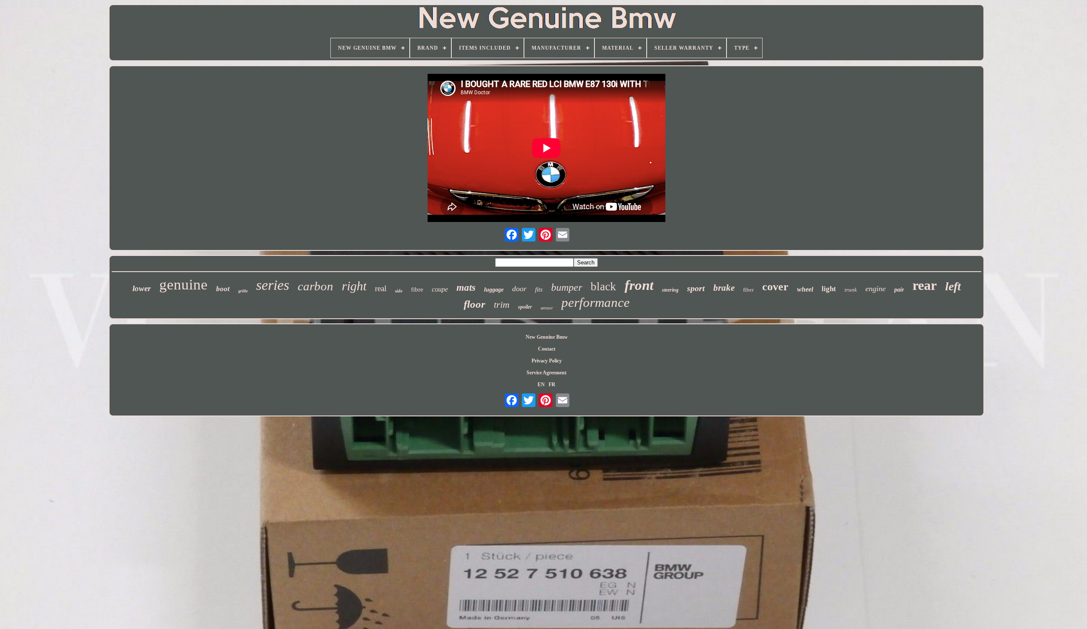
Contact (546, 349)
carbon (315, 286)
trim (502, 304)
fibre (417, 289)
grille (243, 291)
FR (552, 385)
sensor (547, 307)
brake (724, 288)
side (399, 290)
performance (595, 302)
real (380, 288)
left (953, 286)
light (829, 289)
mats (466, 287)
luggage (494, 289)
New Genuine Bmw (547, 337)
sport (696, 288)
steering (670, 290)
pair (899, 289)
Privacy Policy (547, 361)
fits (539, 289)
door (519, 288)
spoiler (525, 307)
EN (541, 385)
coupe (440, 289)
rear (924, 285)
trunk (851, 289)
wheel (805, 289)
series (272, 285)
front (639, 285)
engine (875, 288)
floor (474, 304)
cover (775, 287)
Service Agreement (546, 373)
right (354, 286)
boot (223, 289)
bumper (566, 287)
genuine (183, 284)
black (603, 286)
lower (141, 288)
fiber (748, 289)
